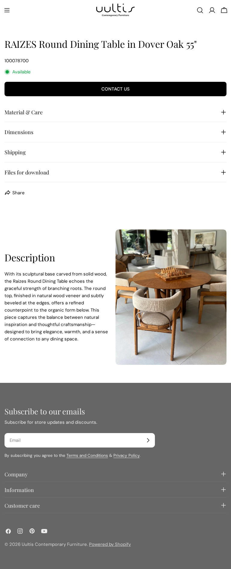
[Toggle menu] (7, 10)
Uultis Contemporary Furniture (54, 544)
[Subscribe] (148, 440)
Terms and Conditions (87, 455)
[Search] (200, 10)
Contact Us (115, 89)
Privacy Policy (126, 455)
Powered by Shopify (110, 544)
